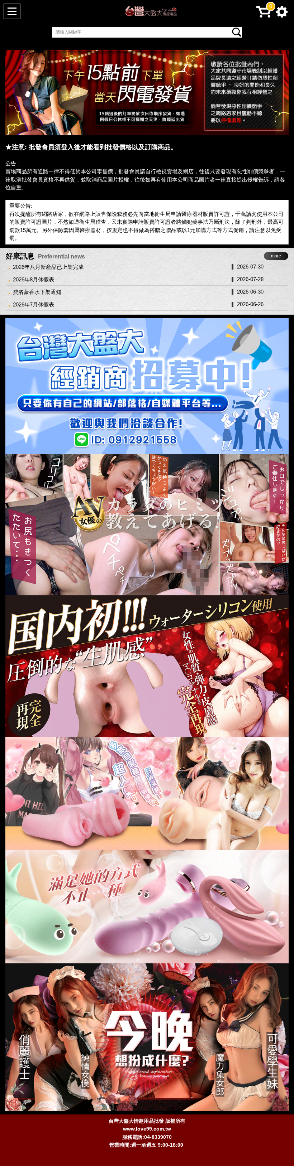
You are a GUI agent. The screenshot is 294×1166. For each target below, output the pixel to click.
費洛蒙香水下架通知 (37, 292)
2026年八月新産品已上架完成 (48, 267)
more (276, 255)
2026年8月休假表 (33, 279)
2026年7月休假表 (33, 304)
